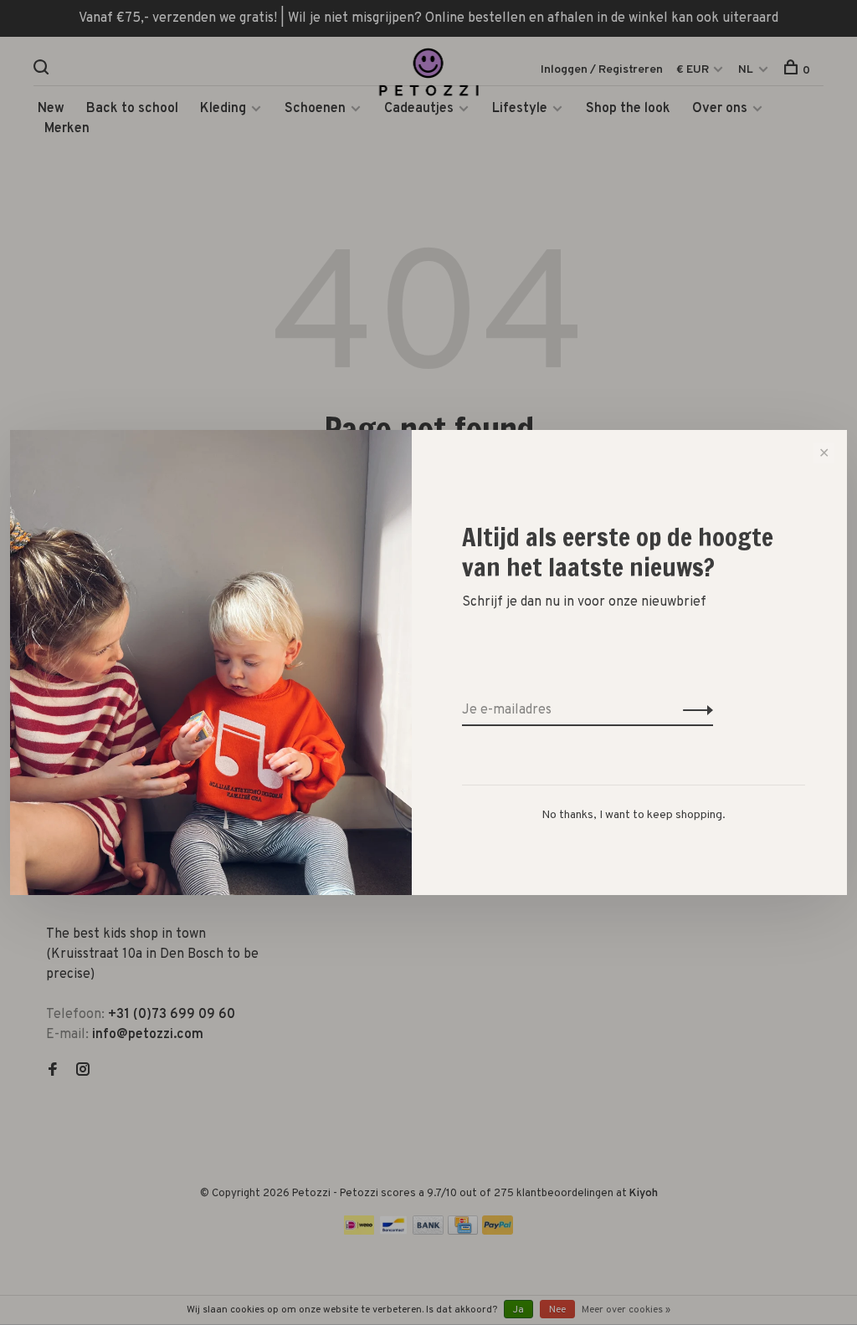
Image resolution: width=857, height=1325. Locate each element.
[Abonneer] (693, 710)
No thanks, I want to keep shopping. (633, 815)
